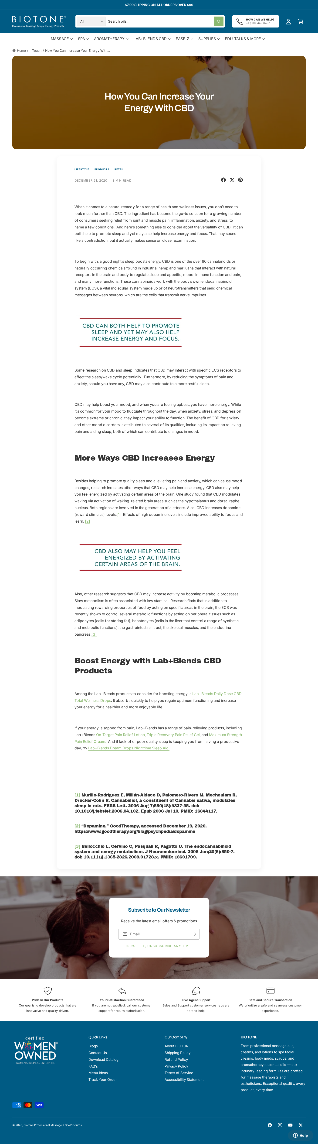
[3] (94, 634)
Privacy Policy (176, 1066)
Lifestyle (81, 169)
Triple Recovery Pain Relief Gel (173, 734)
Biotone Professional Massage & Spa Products (53, 1125)
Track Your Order (102, 1079)
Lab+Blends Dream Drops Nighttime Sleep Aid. (128, 748)
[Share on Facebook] (223, 180)
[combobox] (166, 21)
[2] (87, 521)
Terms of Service (179, 1073)
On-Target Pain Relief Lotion (120, 734)
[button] (300, 21)
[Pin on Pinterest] (240, 180)
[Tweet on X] (232, 180)
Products (102, 169)
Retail (119, 169)
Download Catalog (103, 1059)
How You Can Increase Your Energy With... (77, 50)
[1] (119, 514)
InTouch (35, 50)
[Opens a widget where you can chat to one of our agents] (300, 1136)
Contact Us (97, 1053)
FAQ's (93, 1066)
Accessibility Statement (184, 1079)
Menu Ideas (98, 1073)
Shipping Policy (177, 1053)
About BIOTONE (178, 1046)
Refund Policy (176, 1059)
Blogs (93, 1046)
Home (21, 50)
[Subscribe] (194, 934)
